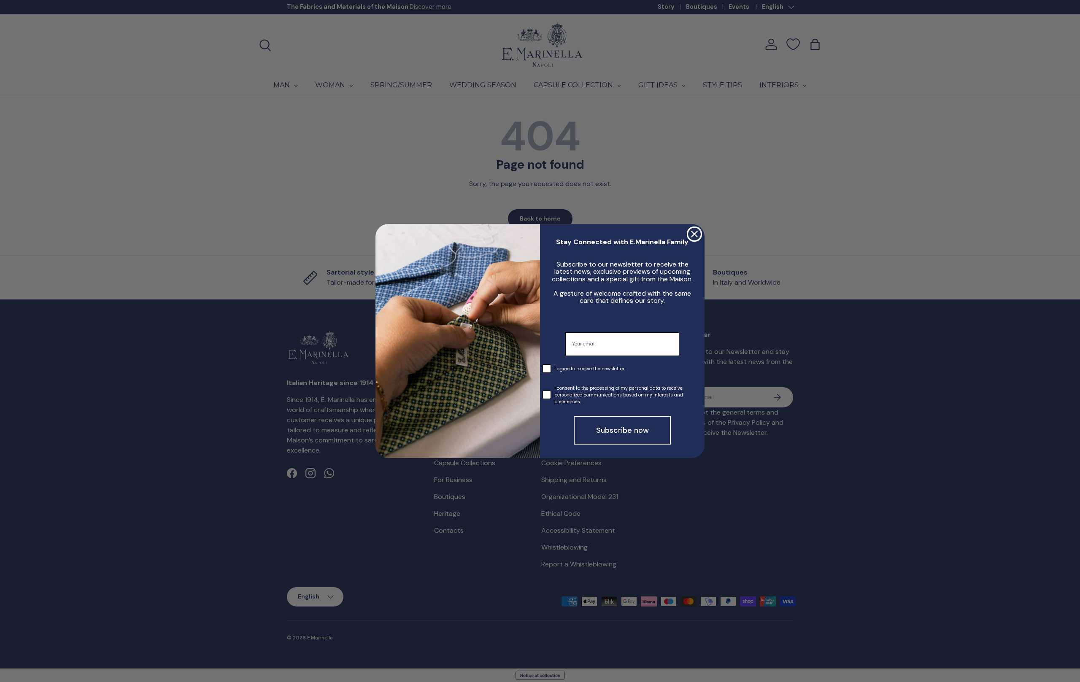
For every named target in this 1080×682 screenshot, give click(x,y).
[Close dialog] (694, 234)
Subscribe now (622, 430)
